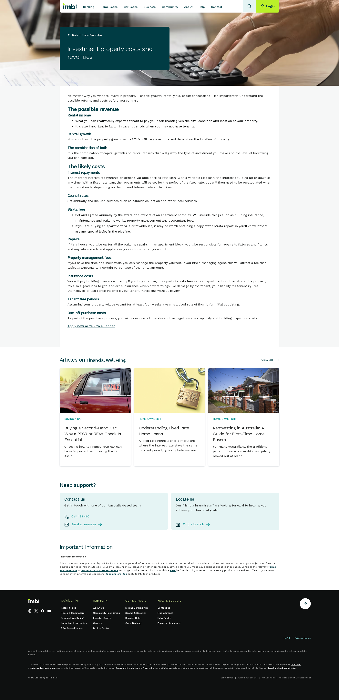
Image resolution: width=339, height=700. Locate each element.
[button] (88, 6)
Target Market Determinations (283, 668)
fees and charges (116, 574)
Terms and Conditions (127, 668)
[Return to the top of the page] (305, 604)
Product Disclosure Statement (99, 570)
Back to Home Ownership (87, 35)
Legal (287, 638)
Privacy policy (303, 638)
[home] (70, 6)
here (173, 570)
